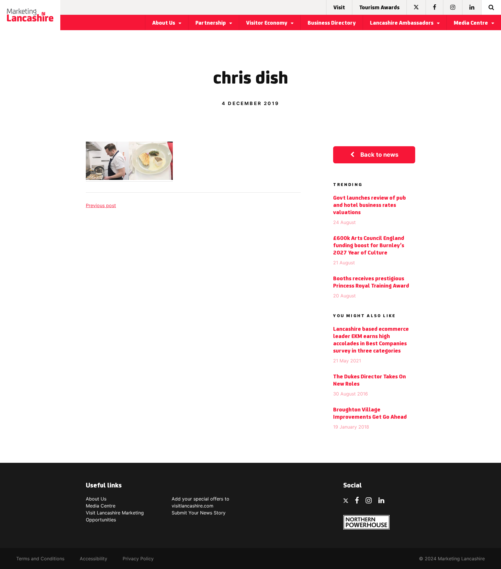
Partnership (211, 23)
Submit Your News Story (199, 513)
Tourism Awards (379, 8)
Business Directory (332, 23)
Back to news (379, 154)
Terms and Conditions (40, 558)
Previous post (101, 205)
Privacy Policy (138, 558)
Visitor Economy (267, 23)
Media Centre (471, 23)
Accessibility (93, 558)
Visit (339, 8)
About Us (164, 23)
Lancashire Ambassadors (402, 23)
